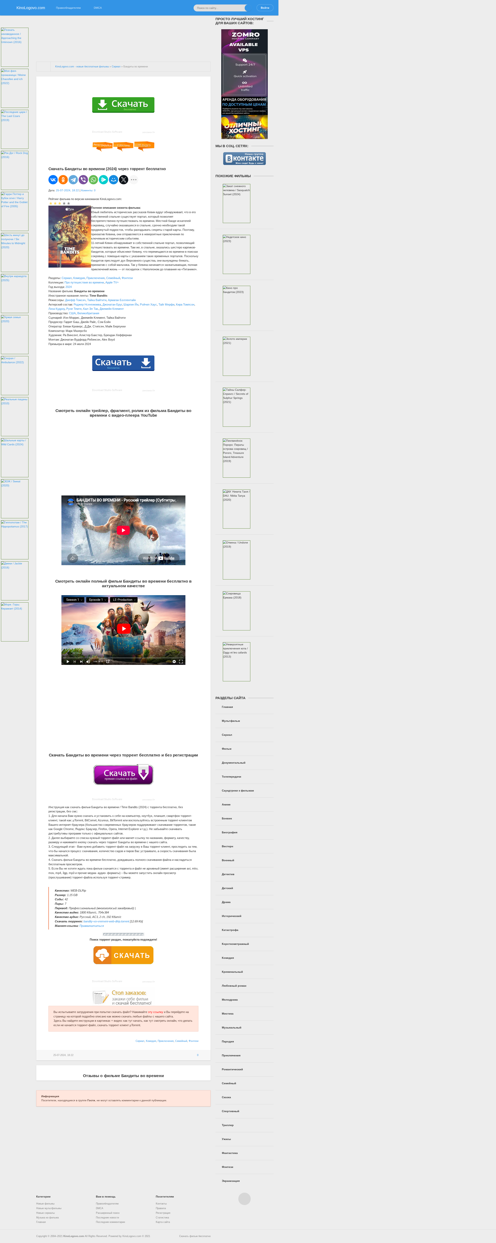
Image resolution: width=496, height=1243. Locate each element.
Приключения (95, 278)
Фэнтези (127, 278)
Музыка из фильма (47, 1217)
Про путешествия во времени (84, 282)
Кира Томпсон (185, 304)
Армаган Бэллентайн (122, 300)
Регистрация (163, 1213)
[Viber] (83, 179)
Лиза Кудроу (56, 308)
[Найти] (248, 7)
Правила (161, 1208)
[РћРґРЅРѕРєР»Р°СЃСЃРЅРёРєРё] (63, 179)
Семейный (113, 278)
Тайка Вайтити (96, 300)
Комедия (79, 278)
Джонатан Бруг (112, 304)
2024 (68, 286)
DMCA (98, 7)
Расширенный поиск (108, 1213)
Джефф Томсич (75, 300)
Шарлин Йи (130, 304)
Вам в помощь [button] (106, 1196)
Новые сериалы (45, 1213)
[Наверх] (244, 1199)
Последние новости (107, 1217)
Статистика (162, 1217)
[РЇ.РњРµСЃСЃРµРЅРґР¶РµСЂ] (103, 179)
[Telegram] (73, 179)
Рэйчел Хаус (148, 304)
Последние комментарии (110, 1222)
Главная (41, 1222)
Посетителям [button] (165, 1196)
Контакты (161, 1203)
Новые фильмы (45, 1203)
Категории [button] (43, 1196)
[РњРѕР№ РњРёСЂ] (113, 179)
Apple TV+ (112, 282)
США (72, 313)
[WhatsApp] (93, 179)
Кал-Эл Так (90, 308)
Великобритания (88, 313)
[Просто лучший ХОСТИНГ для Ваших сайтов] (244, 136)
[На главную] (43, 66)
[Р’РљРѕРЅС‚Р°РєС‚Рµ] (53, 179)
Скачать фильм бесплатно (195, 1236)
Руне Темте (74, 308)
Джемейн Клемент (112, 308)
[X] (123, 179)
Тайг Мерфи (166, 304)
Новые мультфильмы (48, 1208)
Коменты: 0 (88, 190)
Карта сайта (163, 1222)
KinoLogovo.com (73, 1236)
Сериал (67, 278)
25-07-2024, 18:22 (67, 190)
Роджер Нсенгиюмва (87, 304)
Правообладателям (68, 7)
